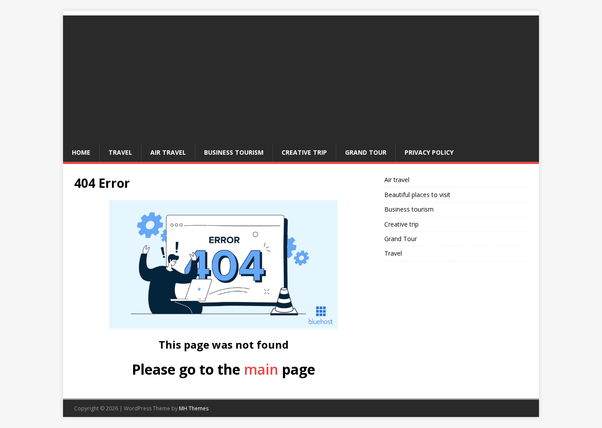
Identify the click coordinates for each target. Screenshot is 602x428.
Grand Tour (365, 152)
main (261, 369)
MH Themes (193, 408)
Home (81, 152)
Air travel (168, 152)
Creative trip (304, 152)
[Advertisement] (301, 77)
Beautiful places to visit (417, 194)
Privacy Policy (429, 152)
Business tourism (234, 152)
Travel (120, 152)
